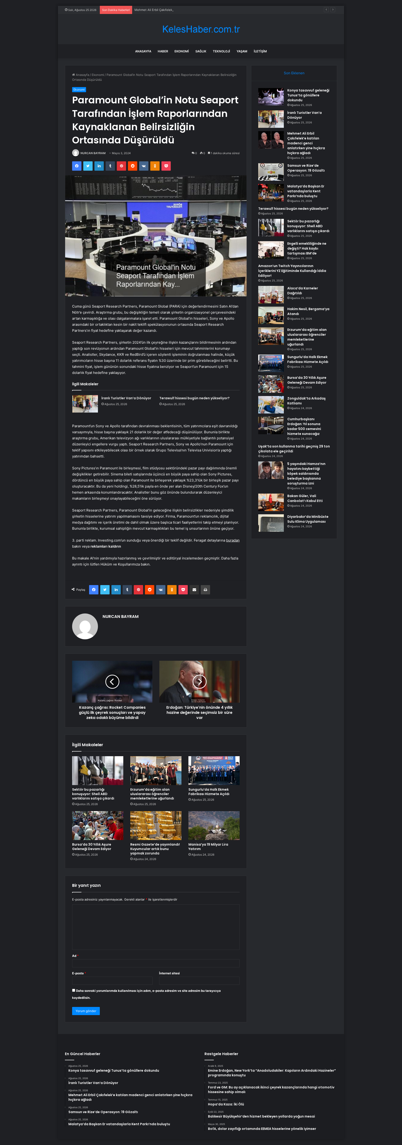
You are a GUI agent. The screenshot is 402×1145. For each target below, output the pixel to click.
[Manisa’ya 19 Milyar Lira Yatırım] (214, 825)
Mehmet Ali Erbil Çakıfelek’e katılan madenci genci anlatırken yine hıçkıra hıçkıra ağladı (196, 10)
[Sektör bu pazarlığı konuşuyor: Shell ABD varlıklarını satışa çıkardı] (97, 770)
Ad (75, 956)
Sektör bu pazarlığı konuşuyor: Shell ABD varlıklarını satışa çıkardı (93, 794)
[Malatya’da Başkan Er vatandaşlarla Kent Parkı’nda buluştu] (271, 192)
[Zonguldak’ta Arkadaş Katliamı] (271, 404)
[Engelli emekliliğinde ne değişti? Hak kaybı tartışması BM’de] (271, 250)
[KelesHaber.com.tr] (201, 29)
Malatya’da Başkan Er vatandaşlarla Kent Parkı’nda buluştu (305, 191)
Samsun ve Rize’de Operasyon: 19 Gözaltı (306, 168)
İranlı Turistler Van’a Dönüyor (126, 398)
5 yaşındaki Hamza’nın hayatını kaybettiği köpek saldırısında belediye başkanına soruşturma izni (306, 473)
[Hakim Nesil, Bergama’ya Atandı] (271, 315)
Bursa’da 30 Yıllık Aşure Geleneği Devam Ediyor (91, 846)
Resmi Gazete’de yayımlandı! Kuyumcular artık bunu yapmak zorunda (155, 849)
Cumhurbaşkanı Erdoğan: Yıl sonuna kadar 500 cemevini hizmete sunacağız (304, 426)
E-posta (79, 973)
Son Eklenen (294, 73)
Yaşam (242, 51)
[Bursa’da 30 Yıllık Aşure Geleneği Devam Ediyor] (97, 825)
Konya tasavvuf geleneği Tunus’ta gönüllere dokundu (308, 95)
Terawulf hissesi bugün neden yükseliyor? (194, 398)
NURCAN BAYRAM (93, 153)
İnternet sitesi (169, 973)
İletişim (260, 51)
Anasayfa (143, 51)
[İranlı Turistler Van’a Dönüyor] (85, 404)
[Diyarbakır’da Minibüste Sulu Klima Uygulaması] (271, 523)
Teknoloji (221, 51)
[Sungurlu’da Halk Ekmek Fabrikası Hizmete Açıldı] (214, 770)
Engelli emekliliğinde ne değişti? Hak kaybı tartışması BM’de (306, 248)
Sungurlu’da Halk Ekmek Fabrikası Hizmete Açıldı (208, 791)
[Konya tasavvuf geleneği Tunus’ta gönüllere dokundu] (271, 96)
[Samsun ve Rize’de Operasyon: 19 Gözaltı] (271, 172)
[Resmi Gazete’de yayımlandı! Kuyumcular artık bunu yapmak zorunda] (155, 825)
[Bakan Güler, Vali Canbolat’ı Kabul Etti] (271, 502)
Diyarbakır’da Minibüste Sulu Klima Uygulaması (307, 519)
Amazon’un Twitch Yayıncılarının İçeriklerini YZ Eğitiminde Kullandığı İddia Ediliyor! (292, 271)
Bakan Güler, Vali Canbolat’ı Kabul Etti (305, 498)
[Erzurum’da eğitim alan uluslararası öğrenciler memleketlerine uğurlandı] (155, 770)
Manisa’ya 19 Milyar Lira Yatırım (208, 846)
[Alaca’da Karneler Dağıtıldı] (271, 294)
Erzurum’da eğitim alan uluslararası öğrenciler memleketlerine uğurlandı (152, 794)
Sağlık (200, 51)
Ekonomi (181, 51)
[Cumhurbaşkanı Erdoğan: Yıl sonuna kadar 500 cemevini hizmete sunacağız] (271, 425)
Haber (163, 51)
